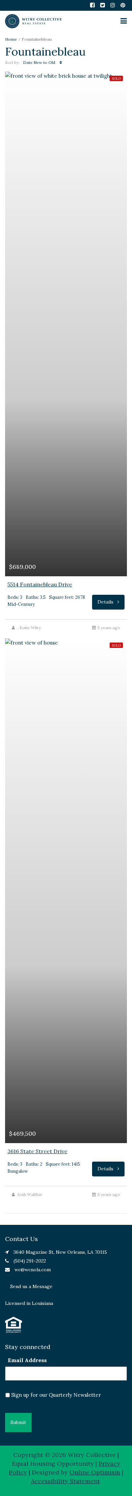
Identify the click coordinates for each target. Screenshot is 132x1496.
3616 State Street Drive (37, 1151)
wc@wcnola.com (33, 1270)
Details (106, 602)
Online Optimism (94, 1472)
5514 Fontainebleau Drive (39, 584)
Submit (18, 1422)
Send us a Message (31, 1286)
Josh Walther (30, 1194)
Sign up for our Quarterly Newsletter (56, 1395)
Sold (116, 78)
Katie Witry (30, 627)
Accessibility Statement (65, 1481)
